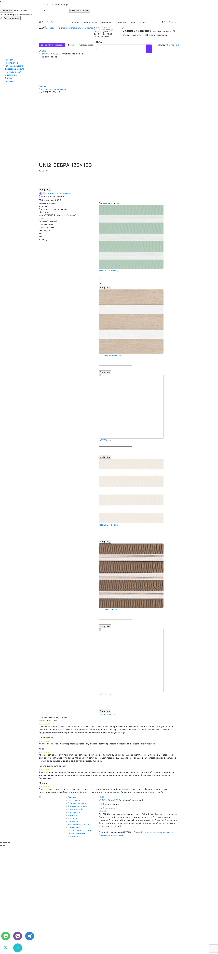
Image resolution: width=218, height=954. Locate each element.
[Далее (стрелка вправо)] (4, 845)
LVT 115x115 (105, 440)
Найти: (99, 42)
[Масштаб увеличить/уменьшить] (9, 842)
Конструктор (11, 63)
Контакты (142, 22)
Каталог (72, 45)
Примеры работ (86, 45)
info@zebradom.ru (172, 22)
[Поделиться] (4, 842)
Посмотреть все (107, 714)
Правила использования (111, 835)
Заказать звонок (133, 35)
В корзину (45, 189)
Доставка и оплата (107, 22)
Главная (9, 59)
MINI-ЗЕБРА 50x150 (108, 270)
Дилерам (132, 22)
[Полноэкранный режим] (6, 842)
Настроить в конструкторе (57, 193)
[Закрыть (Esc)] (1, 842)
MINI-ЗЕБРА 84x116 (108, 525)
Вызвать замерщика (157, 35)
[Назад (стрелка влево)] (1, 845)
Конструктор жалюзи (53, 45)
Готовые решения (90, 22)
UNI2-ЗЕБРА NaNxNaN (110, 355)
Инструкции (121, 22)
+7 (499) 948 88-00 (135, 30)
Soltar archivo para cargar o (56, 7)
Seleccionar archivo (79, 10)
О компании (76, 22)
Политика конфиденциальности (157, 832)
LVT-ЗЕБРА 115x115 (108, 609)
